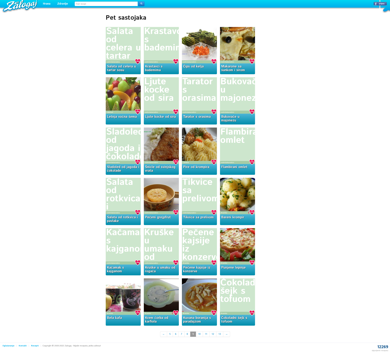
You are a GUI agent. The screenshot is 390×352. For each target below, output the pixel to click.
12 (213, 334)
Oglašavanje (8, 345)
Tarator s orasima (197, 116)
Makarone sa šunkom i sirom (233, 68)
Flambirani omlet (243, 136)
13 (219, 334)
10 (199, 334)
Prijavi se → (380, 3)
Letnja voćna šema (122, 116)
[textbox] (106, 4)
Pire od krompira (196, 167)
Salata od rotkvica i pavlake (123, 199)
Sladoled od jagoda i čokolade (125, 144)
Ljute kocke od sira (159, 90)
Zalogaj (21, 5)
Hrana (46, 4)
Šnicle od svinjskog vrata (160, 169)
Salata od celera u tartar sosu (123, 48)
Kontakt (23, 345)
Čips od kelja (193, 66)
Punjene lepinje (233, 267)
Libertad (109, 112)
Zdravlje (62, 4)
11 (206, 334)
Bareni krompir (232, 217)
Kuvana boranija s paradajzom (197, 320)
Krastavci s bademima (154, 68)
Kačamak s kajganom (115, 269)
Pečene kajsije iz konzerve (201, 245)
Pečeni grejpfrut (158, 217)
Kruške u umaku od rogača (159, 249)
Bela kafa (114, 318)
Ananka (224, 213)
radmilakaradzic (113, 62)
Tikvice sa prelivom (198, 217)
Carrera (186, 162)
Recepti (35, 345)
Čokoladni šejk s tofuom (241, 291)
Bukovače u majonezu (230, 118)
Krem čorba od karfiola (156, 320)
